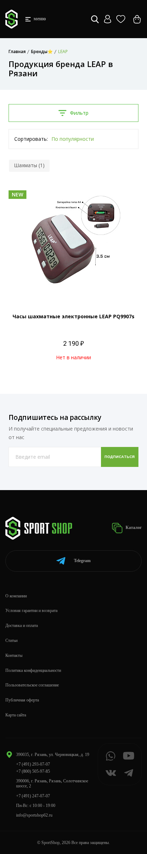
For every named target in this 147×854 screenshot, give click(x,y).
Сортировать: (31, 138)
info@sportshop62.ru (34, 815)
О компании (16, 595)
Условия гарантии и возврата (31, 610)
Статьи (11, 640)
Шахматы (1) (29, 165)
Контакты (13, 655)
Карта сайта (15, 714)
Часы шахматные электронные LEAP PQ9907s (73, 316)
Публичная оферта (22, 700)
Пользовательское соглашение (32, 685)
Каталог (133, 527)
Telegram (82, 560)
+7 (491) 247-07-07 (33, 795)
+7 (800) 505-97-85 (33, 771)
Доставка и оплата (21, 625)
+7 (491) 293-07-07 (33, 764)
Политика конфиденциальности (33, 670)
